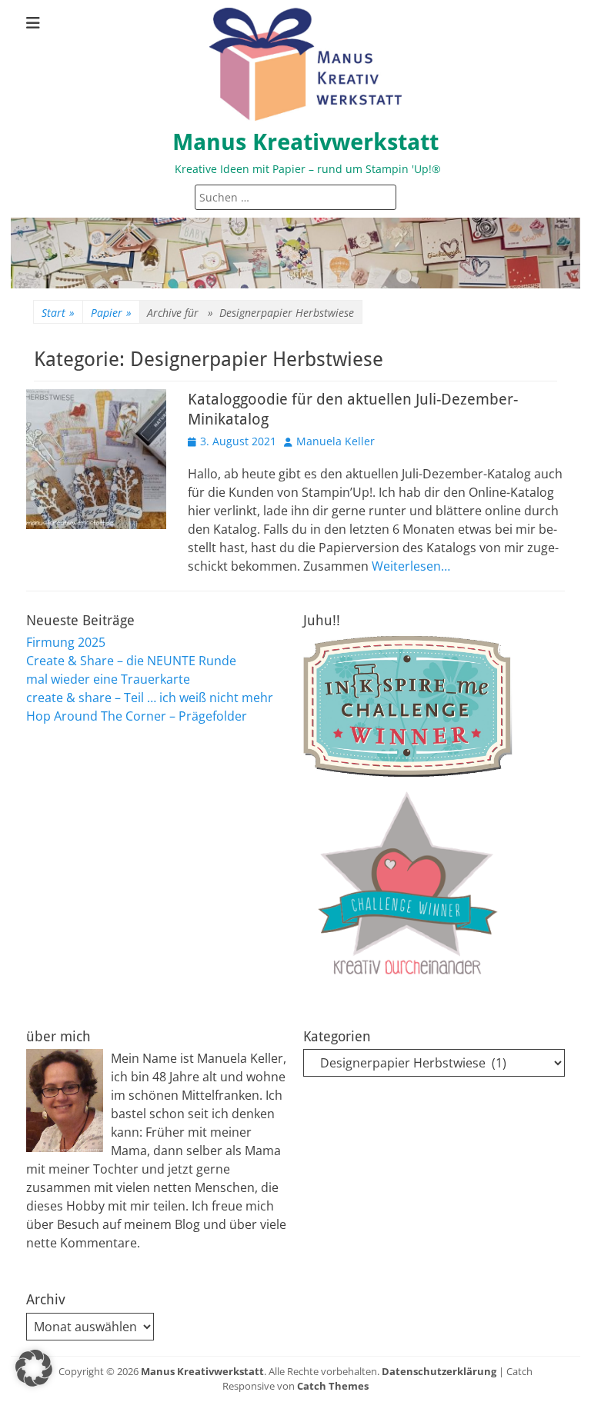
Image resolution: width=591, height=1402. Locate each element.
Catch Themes (333, 1386)
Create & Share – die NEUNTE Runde (131, 660)
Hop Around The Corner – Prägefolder (136, 716)
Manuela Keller (335, 441)
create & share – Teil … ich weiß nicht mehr (149, 697)
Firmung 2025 (65, 642)
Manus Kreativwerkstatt (305, 141)
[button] (34, 1368)
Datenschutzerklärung (439, 1371)
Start (58, 312)
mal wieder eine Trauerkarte (108, 679)
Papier (111, 312)
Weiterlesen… (411, 566)
